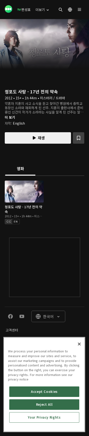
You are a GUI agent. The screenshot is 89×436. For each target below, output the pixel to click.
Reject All (44, 404)
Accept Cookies (44, 391)
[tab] (20, 169)
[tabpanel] (44, 202)
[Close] (79, 344)
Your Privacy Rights (44, 417)
